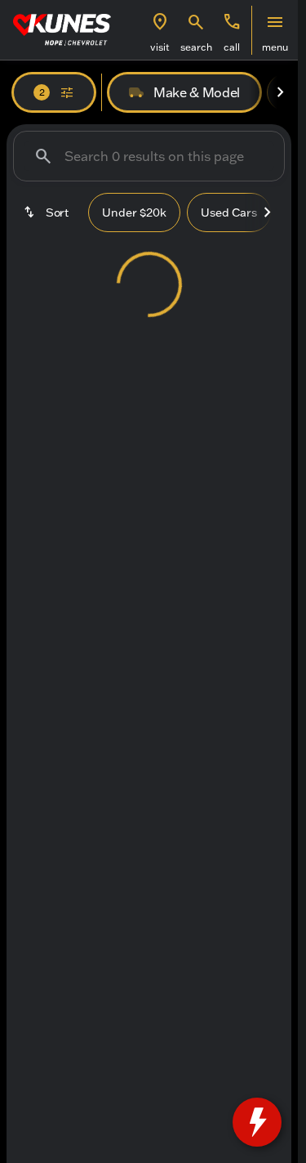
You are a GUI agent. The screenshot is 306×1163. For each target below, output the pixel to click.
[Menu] (275, 22)
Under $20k (134, 212)
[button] (160, 30)
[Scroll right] (280, 92)
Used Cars (229, 212)
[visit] (160, 22)
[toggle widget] (257, 1122)
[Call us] (231, 22)
